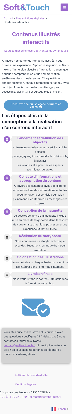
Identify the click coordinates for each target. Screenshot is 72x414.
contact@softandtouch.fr (45, 397)
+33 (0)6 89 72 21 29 (13, 397)
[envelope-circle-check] (36, 307)
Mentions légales (25, 384)
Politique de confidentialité (31, 375)
